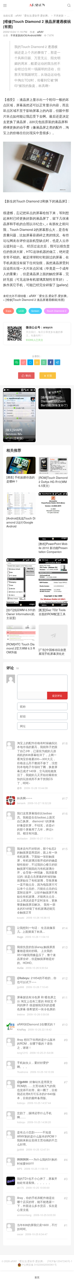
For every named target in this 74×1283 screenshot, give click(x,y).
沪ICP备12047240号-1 (59, 1261)
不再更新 (59, 15)
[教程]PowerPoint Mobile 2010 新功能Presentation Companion (53, 548)
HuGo (20, 967)
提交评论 (57, 695)
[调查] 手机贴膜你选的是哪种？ (20, 479)
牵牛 (19, 788)
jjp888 (24, 1082)
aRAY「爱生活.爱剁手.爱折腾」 (32, 15)
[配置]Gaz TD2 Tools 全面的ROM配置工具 (52, 612)
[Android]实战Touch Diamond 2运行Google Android (20, 522)
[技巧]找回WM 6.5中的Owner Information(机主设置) (20, 614)
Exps (8, 310)
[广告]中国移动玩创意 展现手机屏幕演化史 (52, 652)
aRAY (40, 31)
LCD (21, 310)
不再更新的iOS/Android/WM (25, 35)
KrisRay (21, 1029)
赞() (26, 375)
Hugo (20, 936)
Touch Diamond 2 (56, 310)
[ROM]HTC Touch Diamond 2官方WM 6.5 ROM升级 (20, 648)
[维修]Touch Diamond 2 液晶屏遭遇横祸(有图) (35, 300)
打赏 (48, 375)
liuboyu (24, 978)
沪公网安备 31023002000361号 (39, 1264)
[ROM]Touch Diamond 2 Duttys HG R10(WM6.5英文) (53, 482)
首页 (37, 1277)
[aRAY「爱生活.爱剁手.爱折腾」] (37, 5)
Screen (35, 310)
